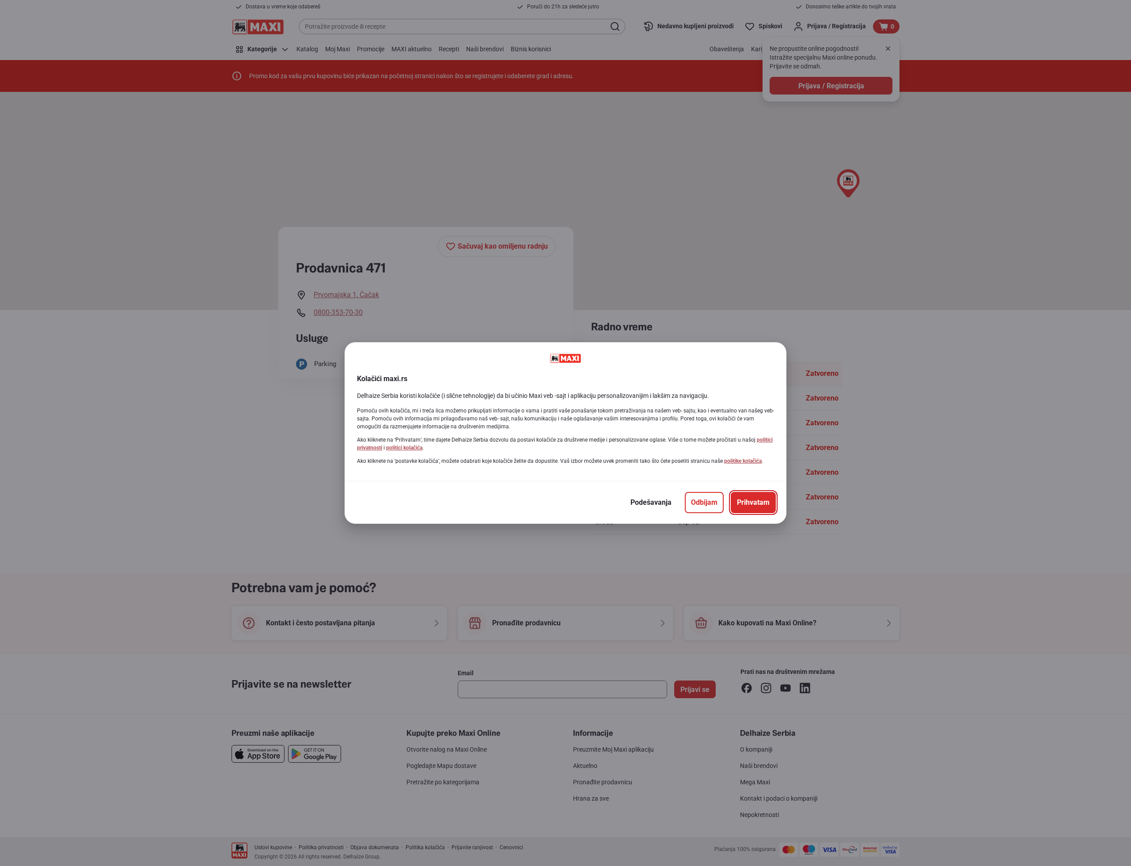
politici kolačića (404, 448)
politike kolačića (743, 461)
